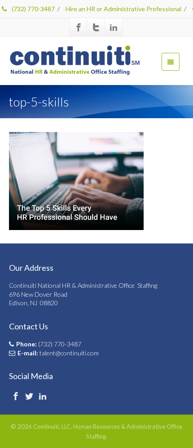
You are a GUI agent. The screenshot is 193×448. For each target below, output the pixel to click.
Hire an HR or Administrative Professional (123, 9)
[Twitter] (96, 27)
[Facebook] (79, 27)
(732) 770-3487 (32, 9)
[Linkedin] (114, 27)
